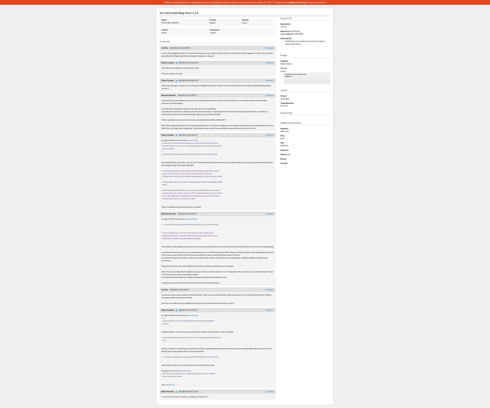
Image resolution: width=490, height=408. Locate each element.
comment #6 (185, 371)
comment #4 (191, 219)
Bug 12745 (168, 397)
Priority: (213, 20)
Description (270, 48)
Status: (164, 20)
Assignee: (284, 61)
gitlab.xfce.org (297, 2)
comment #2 (169, 385)
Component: (214, 30)
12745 (287, 41)
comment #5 (192, 315)
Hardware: (284, 129)
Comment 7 (269, 310)
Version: (283, 96)
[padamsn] (307, 76)
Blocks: (283, 159)
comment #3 (192, 140)
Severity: (245, 20)
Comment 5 (269, 214)
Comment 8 (269, 392)
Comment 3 (269, 95)
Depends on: (285, 154)
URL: (282, 143)
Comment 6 (269, 290)
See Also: (284, 163)
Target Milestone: (287, 103)
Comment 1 (269, 63)
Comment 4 (269, 135)
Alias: (282, 136)
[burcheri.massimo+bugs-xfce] (307, 74)
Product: (164, 30)
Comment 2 (269, 80)
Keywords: (284, 150)
